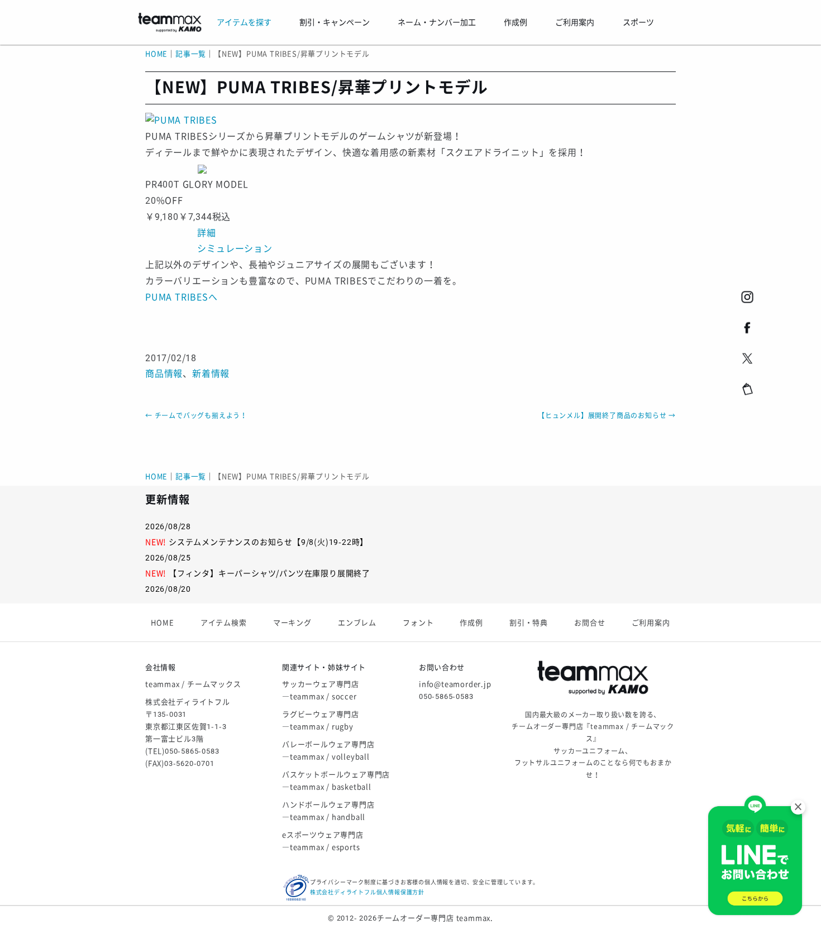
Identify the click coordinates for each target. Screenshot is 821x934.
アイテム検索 (224, 623)
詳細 (206, 233)
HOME (156, 54)
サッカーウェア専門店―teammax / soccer (320, 690)
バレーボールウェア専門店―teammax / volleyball (328, 750)
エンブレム (357, 623)
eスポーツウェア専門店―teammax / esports (323, 841)
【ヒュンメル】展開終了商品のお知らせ (607, 416)
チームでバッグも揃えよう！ (196, 416)
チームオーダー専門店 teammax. (435, 918)
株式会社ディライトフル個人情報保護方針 (367, 892)
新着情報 (211, 373)
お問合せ (589, 623)
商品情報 (164, 373)
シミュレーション (234, 248)
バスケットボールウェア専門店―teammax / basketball (336, 780)
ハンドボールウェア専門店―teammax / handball (328, 811)
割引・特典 (528, 623)
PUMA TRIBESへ (181, 297)
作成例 (471, 623)
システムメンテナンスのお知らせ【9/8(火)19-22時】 (268, 542)
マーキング (292, 623)
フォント (418, 623)
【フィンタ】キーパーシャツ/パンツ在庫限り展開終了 (269, 573)
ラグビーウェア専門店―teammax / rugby (320, 720)
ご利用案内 (651, 623)
